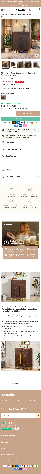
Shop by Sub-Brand (8, 454)
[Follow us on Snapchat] (34, 400)
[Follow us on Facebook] (6, 400)
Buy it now (20, 118)
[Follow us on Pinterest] (18, 400)
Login (19, 137)
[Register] (38, 415)
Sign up (12, 137)
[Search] (5, 10)
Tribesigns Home (8, 435)
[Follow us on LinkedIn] (30, 400)
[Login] (34, 10)
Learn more (16, 131)
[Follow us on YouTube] (22, 400)
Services (4, 442)
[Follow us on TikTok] (26, 400)
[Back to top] (37, 461)
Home (3, 14)
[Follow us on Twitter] (10, 400)
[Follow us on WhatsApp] (2, 400)
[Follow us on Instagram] (14, 400)
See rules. (25, 137)
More (3, 448)
